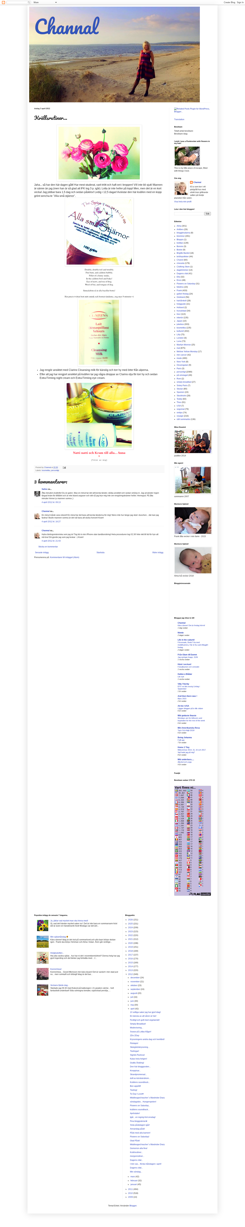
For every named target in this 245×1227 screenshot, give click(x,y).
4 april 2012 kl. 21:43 (51, 541)
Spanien (180, 392)
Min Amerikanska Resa (189, 728)
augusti (134, 993)
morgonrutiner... (137, 1156)
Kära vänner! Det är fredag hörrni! (191, 625)
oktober (134, 985)
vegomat (180, 409)
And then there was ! (187, 696)
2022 (130, 935)
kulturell (180, 331)
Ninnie (181, 633)
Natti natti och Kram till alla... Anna (99, 453)
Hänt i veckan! (184, 664)
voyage (180, 416)
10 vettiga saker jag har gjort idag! (145, 1012)
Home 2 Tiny (184, 747)
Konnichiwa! (56, 969)
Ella (178, 277)
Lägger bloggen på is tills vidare (190, 708)
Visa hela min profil (183, 201)
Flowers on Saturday (186, 284)
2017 (130, 955)
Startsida (100, 552)
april (132, 1009)
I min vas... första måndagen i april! (145, 1164)
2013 (130, 970)
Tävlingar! (134, 1051)
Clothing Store (183, 267)
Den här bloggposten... (140, 1066)
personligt (55, 470)
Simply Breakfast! (138, 1024)
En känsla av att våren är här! (143, 1016)
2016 (130, 958)
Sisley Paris (182, 385)
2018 (130, 951)
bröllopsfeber (183, 256)
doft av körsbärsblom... (140, 1078)
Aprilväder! (135, 1113)
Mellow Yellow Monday (187, 351)
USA (179, 406)
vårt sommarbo (183, 419)
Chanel (180, 260)
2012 (130, 974)
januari (133, 1184)
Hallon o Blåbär (185, 674)
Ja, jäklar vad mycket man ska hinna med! (69, 921)
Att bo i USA (183, 706)
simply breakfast (184, 382)
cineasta (180, 263)
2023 (130, 931)
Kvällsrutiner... (136, 1152)
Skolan (180, 389)
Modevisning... (136, 1028)
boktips (180, 243)
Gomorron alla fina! (138, 1148)
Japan (179, 321)
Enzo (179, 280)
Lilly (178, 334)
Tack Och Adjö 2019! (186, 730)
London (180, 338)
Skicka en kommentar (48, 547)
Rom (179, 379)
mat (178, 348)
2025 (130, 924)
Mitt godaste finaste (187, 715)
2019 (130, 947)
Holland (180, 307)
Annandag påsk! (137, 1129)
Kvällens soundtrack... (140, 1082)
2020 (130, 943)
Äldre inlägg (157, 552)
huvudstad (181, 311)
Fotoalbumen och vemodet (188, 667)
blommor (181, 236)
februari (134, 1180)
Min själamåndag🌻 (59, 937)
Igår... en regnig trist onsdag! (143, 1117)
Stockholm (181, 395)
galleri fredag (183, 294)
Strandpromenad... (138, 1074)
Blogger (133, 1206)
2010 (130, 1193)
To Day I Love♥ (137, 1094)
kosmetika (46, 470)
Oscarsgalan (182, 365)
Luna (179, 341)
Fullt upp (181, 740)
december (135, 977)
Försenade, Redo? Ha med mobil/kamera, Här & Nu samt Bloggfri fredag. (193, 644)
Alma (179, 226)
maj (132, 1005)
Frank (179, 290)
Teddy (179, 399)
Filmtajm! (134, 1043)
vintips (179, 412)
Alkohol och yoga (185, 762)
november (135, 981)
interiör (180, 317)
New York (181, 362)
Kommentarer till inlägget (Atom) (64, 557)
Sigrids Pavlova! (137, 1055)
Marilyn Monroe (184, 345)
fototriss (180, 287)
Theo (179, 402)
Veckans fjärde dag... (59, 985)
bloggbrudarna (183, 233)
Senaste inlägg (42, 552)
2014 (130, 966)
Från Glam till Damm (187, 655)
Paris (179, 368)
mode (179, 358)
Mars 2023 (182, 699)
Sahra (44, 489)
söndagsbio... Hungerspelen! (143, 1102)
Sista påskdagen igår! (140, 1125)
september (135, 989)
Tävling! (133, 1090)
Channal (66, 26)
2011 (130, 1189)
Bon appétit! (135, 1086)
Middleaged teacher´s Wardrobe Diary (147, 1098)
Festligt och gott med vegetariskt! (145, 1020)
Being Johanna (185, 737)
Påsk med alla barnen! (140, 1133)
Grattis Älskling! (137, 1063)
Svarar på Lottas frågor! (140, 1032)
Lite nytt (181, 677)
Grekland (181, 297)
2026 (130, 920)
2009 (130, 1197)
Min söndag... (136, 1172)
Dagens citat (182, 273)
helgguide (181, 304)
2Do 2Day (134, 1035)
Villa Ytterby (183, 684)
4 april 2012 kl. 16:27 (51, 521)
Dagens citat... (136, 1160)
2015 (130, 962)
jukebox (180, 324)
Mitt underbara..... (186, 759)
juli (132, 997)
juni (132, 1001)
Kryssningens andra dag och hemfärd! (147, 1039)
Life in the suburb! (186, 640)
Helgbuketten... (57, 953)
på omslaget (182, 375)
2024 (130, 927)
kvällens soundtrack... (140, 1109)
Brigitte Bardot (183, 253)
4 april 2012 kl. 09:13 (51, 502)
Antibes (180, 229)
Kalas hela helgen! (138, 1059)
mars (133, 1176)
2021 (130, 939)
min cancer (182, 355)
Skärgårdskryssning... (140, 1047)
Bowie (179, 250)
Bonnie (180, 246)
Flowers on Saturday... (140, 1105)
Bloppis (180, 239)
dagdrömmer (182, 270)
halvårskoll (181, 300)
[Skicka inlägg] (64, 467)
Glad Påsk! (135, 1140)
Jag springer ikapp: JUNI (188, 657)
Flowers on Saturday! (139, 1136)
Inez (178, 314)
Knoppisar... (135, 1070)
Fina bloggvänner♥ (138, 1121)
